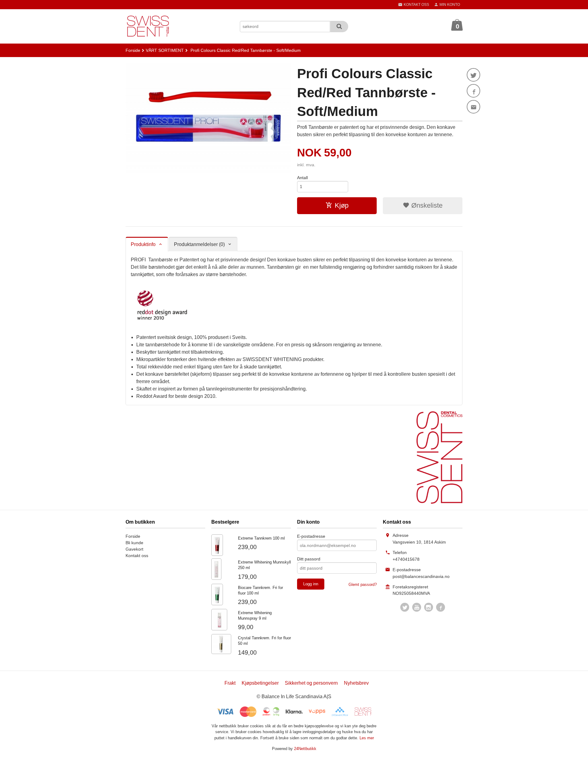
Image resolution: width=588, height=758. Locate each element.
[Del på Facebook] (473, 91)
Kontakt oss (137, 555)
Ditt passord (308, 558)
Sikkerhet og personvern (311, 683)
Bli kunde (134, 542)
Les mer (367, 738)
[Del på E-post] (473, 107)
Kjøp (342, 205)
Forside (133, 50)
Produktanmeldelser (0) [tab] (199, 244)
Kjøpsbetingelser (260, 683)
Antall (302, 177)
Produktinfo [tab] (143, 244)
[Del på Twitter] (473, 75)
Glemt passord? (363, 584)
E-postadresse (311, 536)
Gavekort (134, 549)
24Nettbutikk (305, 748)
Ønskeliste (426, 205)
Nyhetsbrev (356, 683)
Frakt (230, 683)
